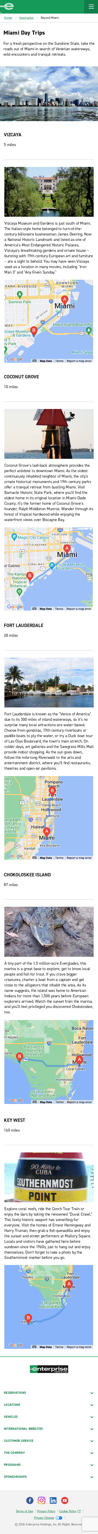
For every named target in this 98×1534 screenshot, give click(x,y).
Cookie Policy (67, 1511)
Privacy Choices (44, 1518)
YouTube (65, 1500)
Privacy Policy (46, 1511)
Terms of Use (24, 1511)
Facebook (30, 1500)
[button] (91, 7)
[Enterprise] (7, 7)
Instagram (41, 1500)
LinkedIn (53, 1500)
